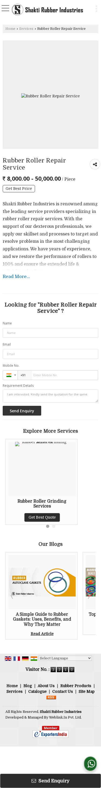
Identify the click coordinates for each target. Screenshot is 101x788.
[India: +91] (10, 375)
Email (7, 344)
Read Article (34, 633)
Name (7, 323)
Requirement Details (18, 386)
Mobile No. (11, 365)
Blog (27, 686)
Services (26, 29)
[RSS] (51, 697)
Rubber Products (75, 686)
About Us (46, 686)
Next (88, 595)
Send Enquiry (53, 780)
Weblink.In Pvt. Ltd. (65, 717)
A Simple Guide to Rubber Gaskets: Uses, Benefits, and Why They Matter (35, 619)
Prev (12, 595)
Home (10, 29)
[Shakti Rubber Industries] (47, 10)
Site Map (87, 691)
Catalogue (37, 691)
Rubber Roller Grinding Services (42, 504)
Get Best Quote (42, 517)
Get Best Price (19, 189)
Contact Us (62, 691)
